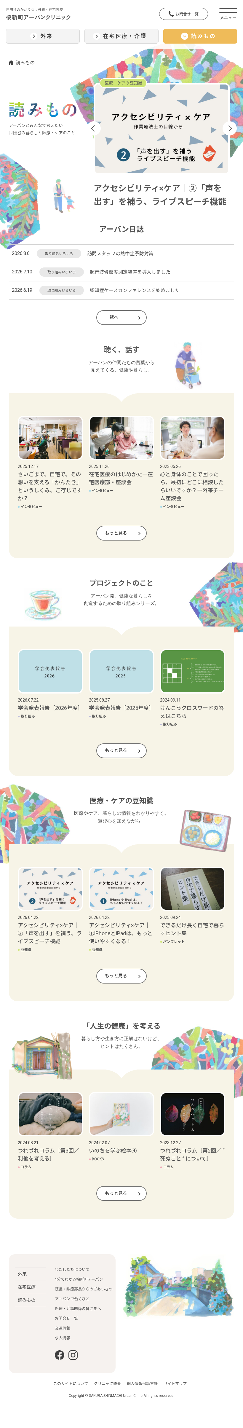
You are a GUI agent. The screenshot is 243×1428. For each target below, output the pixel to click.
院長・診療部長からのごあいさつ (84, 1289)
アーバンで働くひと (72, 1299)
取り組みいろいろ (59, 254)
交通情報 (62, 1328)
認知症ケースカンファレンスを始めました (135, 290)
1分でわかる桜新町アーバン (79, 1279)
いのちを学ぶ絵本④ (113, 1151)
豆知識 (24, 950)
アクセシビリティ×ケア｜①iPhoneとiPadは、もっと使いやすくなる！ (121, 933)
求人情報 (62, 1338)
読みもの (27, 1300)
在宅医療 (27, 1287)
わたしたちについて (72, 1269)
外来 (22, 1274)
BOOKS (96, 1159)
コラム (24, 1167)
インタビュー (30, 507)
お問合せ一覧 (187, 14)
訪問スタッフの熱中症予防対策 (120, 253)
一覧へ (111, 317)
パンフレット (172, 942)
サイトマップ (175, 1383)
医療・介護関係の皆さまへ (78, 1308)
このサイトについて (70, 1383)
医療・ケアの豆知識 (123, 83)
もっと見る (116, 533)
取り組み (26, 716)
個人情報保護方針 (142, 1383)
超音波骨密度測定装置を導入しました (130, 272)
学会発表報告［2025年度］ (121, 708)
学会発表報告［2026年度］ (50, 708)
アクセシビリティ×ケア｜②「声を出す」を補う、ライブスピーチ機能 (50, 933)
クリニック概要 (107, 1383)
